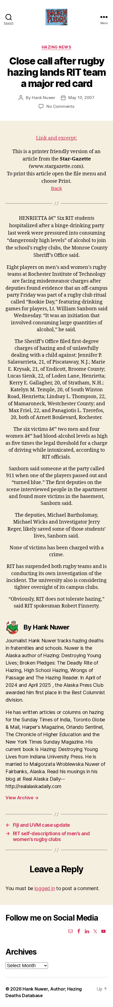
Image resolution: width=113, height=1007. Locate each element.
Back (56, 188)
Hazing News (57, 47)
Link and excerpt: (56, 138)
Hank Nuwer (43, 97)
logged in (45, 888)
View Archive (21, 797)
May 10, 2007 (81, 97)
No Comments (60, 106)
